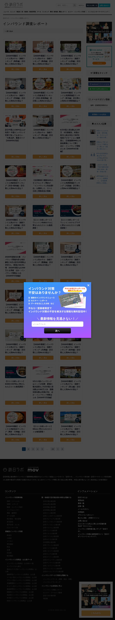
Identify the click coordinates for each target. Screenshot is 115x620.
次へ (57, 330)
